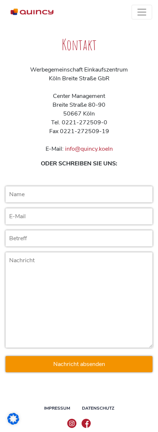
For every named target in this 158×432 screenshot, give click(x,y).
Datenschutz (98, 408)
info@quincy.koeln (89, 149)
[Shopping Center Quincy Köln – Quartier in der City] (31, 12)
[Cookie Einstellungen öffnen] (13, 418)
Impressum (57, 408)
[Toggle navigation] (142, 12)
